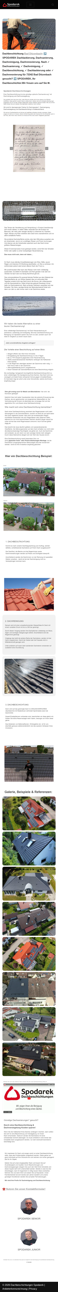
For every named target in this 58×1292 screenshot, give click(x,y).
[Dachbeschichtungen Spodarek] (12, 4)
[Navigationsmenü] (30, 4)
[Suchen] (53, 4)
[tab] (17, 189)
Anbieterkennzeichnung (14, 1288)
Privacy (33, 1288)
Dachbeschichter (17, 189)
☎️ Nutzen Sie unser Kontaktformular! (23, 1189)
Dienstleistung (15, 194)
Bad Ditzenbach (33, 53)
